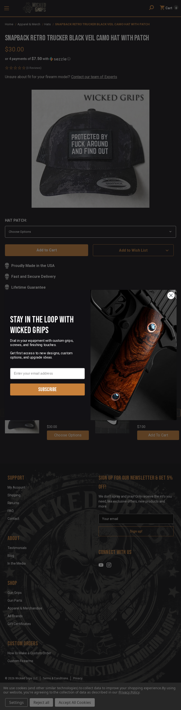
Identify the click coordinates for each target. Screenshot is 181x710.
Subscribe (47, 389)
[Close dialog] (171, 295)
